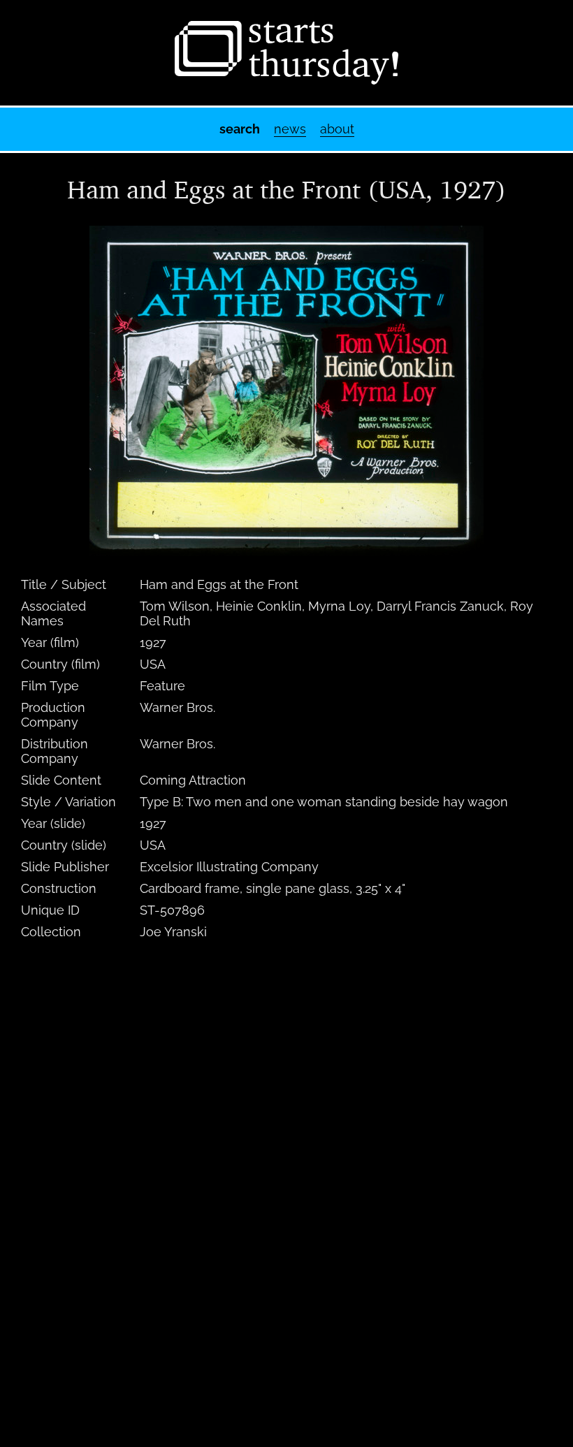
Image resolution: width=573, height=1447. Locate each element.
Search (239, 129)
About (337, 129)
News (290, 129)
